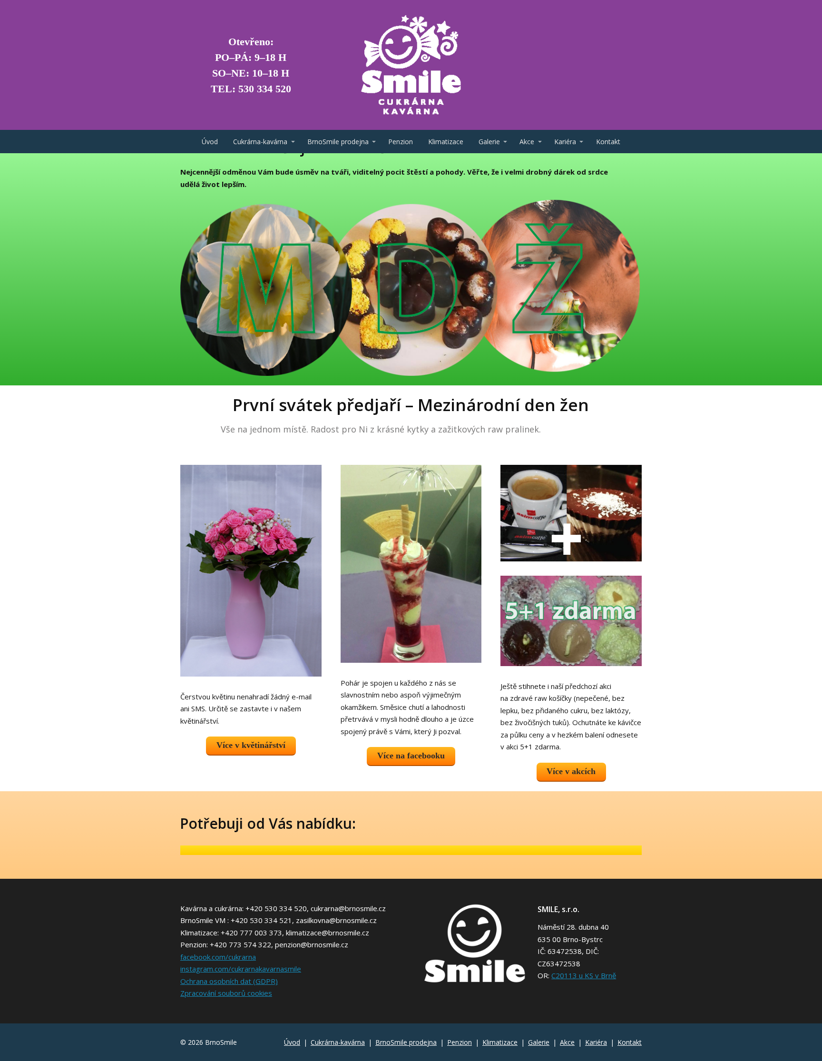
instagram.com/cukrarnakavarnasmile (240, 968)
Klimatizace (445, 141)
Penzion (400, 141)
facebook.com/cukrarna (218, 957)
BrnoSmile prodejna (338, 141)
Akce (526, 141)
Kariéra (565, 141)
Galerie (489, 141)
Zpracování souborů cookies (226, 993)
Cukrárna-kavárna (260, 141)
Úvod (210, 141)
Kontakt (608, 141)
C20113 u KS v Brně (583, 975)
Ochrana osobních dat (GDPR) (229, 981)
